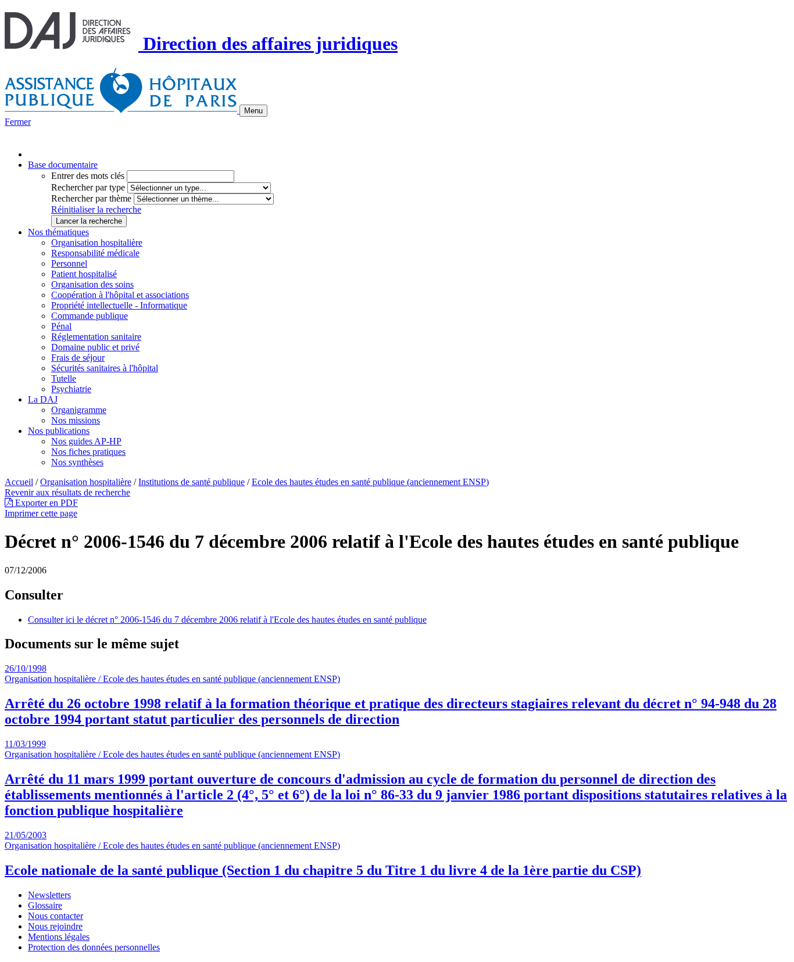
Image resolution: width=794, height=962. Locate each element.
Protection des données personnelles (94, 947)
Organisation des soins (92, 284)
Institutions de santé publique (191, 482)
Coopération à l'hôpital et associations (120, 295)
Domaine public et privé (95, 347)
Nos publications (59, 431)
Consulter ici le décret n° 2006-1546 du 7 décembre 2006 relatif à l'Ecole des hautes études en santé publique (227, 619)
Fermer (18, 122)
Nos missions (75, 420)
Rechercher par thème (91, 198)
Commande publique (89, 316)
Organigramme (78, 410)
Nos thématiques (58, 232)
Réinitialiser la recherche (96, 209)
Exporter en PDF (45, 503)
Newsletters (49, 895)
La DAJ (43, 399)
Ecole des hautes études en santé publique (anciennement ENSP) (370, 482)
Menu (253, 110)
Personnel (69, 263)
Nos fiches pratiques (88, 452)
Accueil (19, 482)
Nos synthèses (77, 462)
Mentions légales (59, 937)
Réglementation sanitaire (96, 337)
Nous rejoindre (55, 926)
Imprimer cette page (41, 513)
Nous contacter (55, 916)
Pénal (61, 326)
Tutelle (63, 378)
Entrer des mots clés (87, 176)
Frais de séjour (78, 357)
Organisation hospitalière (96, 242)
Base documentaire (63, 165)
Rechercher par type (88, 187)
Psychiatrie (71, 389)
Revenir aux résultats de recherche (67, 492)
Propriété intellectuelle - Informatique (119, 305)
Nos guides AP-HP (86, 441)
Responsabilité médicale (95, 253)
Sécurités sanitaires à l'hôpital (104, 368)
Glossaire (45, 905)
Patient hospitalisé (84, 274)
